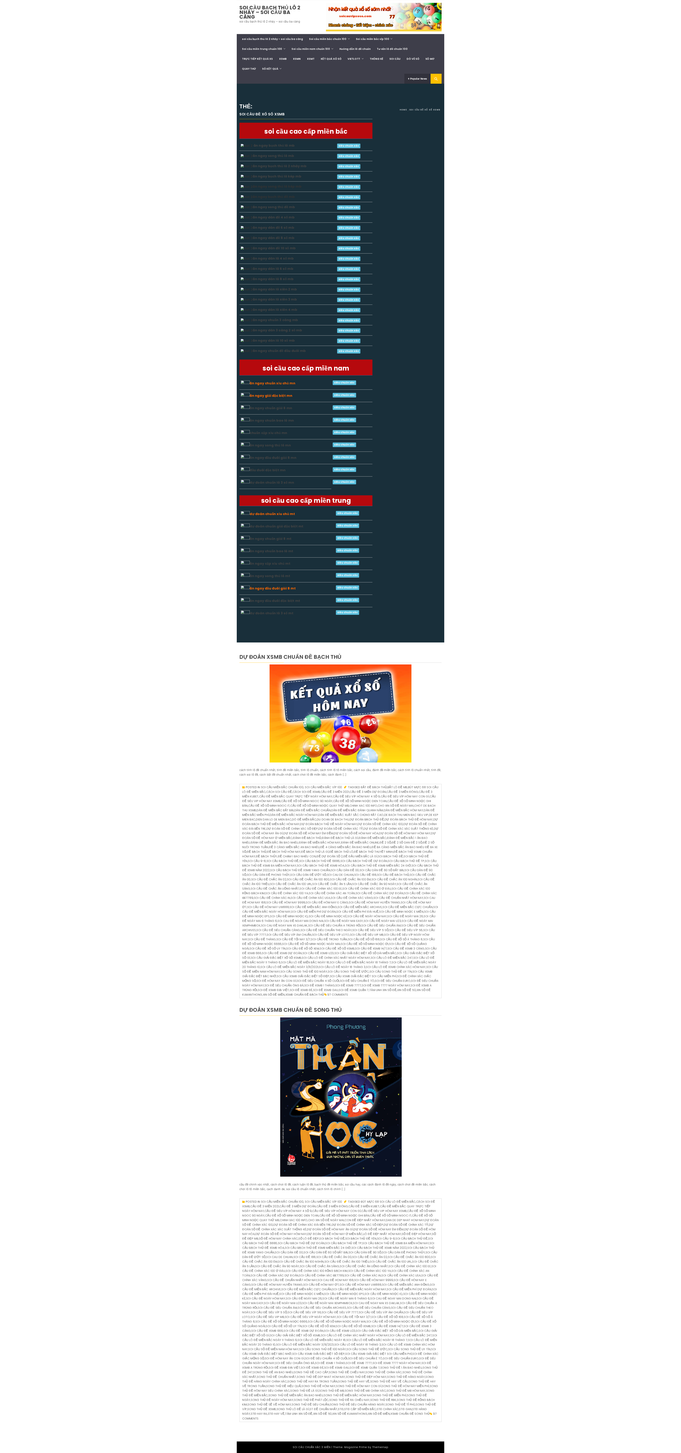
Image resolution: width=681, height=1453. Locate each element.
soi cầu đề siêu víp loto (330, 935)
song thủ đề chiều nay (347, 1372)
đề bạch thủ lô (341, 852)
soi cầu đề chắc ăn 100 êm (350, 879)
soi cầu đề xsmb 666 (267, 1331)
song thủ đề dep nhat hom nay (321, 1377)
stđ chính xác (387, 1409)
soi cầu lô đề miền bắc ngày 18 (305, 962)
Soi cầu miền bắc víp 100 (372, 39)
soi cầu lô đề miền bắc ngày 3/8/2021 (289, 967)
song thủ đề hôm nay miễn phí (405, 1386)
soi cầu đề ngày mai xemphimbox (327, 1303)
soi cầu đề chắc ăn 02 (268, 879)
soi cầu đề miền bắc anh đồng (313, 907)
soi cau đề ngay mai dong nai (300, 921)
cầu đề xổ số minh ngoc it (269, 806)
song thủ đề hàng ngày (406, 1377)
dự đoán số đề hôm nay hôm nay (404, 833)
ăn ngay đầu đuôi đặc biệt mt (275, 601)
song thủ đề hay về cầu (389, 1381)
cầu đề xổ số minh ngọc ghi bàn (344, 1215)
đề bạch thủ (257, 852)
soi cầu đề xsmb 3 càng (405, 949)
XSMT (311, 59)
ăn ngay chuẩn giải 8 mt (271, 538)
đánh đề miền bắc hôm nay (319, 842)
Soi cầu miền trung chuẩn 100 (262, 49)
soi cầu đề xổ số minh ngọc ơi (364, 944)
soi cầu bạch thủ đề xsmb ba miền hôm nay (395, 1243)
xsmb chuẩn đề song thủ (410, 1414)
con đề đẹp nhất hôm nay (365, 1220)
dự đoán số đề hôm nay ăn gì (330, 1229)
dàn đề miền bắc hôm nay (403, 810)
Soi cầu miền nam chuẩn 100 (311, 49)
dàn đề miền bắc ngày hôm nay (294, 815)
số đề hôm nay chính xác (278, 1239)
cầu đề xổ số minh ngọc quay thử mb (319, 806)
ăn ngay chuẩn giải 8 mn (271, 408)
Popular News (418, 78)
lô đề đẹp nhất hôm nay (382, 1234)
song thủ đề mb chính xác (365, 1391)
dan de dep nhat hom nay (405, 1220)
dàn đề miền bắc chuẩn (312, 810)
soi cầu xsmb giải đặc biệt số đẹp (303, 976)
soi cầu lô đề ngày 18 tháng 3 (342, 967)
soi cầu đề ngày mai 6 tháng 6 (346, 1298)
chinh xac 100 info (363, 806)
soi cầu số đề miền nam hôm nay (273, 1349)
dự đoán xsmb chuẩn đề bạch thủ (290, 657)
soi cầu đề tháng (262, 939)
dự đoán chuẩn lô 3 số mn (272, 482)
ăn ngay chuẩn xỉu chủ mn (272, 383)
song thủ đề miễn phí (389, 1395)
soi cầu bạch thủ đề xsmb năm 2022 (379, 1248)
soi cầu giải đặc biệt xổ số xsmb (276, 958)
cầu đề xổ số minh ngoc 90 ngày (307, 801)
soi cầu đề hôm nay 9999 (285, 902)
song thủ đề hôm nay (318, 1386)
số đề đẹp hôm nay (416, 1234)
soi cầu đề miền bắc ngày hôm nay (359, 1289)
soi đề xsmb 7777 (348, 985)
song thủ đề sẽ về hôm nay (269, 1404)
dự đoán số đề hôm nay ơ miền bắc (335, 1234)
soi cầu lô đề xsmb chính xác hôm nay (396, 967)
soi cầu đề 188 (365, 875)
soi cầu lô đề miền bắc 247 (392, 958)
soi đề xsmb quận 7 (354, 990)
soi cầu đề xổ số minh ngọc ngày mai (311, 944)
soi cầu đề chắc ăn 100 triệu (347, 1262)
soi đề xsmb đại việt (273, 990)
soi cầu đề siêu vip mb (367, 935)
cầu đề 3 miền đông (402, 792)
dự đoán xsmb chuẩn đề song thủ (290, 1010)
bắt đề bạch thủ (374, 787)
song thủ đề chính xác (384, 1372)
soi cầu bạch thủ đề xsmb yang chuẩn (300, 870)
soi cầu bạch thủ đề (283, 861)
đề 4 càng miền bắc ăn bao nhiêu (345, 847)
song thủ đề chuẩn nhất (276, 1377)
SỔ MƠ (429, 59)
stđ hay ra (259, 1414)
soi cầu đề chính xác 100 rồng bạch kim (317, 1271)
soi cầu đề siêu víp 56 (406, 930)
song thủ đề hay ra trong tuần (312, 1381)
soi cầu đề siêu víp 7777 (340, 1312)
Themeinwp (380, 1447)
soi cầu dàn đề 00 (345, 870)
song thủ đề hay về (354, 1381)
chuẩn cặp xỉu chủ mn (268, 433)
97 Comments (337, 995)
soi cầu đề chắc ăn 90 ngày (374, 884)
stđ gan (405, 1409)
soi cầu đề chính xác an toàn (332, 893)
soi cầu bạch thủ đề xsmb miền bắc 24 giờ (378, 866)
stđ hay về (276, 1414)
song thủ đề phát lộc (311, 1400)
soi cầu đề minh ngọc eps (344, 1294)
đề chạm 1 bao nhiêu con (297, 856)
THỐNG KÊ (376, 59)
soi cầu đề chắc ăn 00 (334, 1257)
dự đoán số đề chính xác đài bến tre (302, 1225)
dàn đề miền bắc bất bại (275, 810)
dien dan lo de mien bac (273, 819)
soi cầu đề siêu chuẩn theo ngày (326, 930)
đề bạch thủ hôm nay (283, 852)
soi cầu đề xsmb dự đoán (282, 953)
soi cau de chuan (340, 875)
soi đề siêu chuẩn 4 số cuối (318, 981)
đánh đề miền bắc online (360, 842)
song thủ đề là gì (304, 1391)
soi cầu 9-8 (257, 861)
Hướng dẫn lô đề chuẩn (355, 49)
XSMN (297, 59)
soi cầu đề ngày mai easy (343, 921)
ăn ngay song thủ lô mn (270, 445)
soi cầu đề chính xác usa (310, 898)
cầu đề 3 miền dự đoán (368, 792)
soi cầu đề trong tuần (329, 939)
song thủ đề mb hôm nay (406, 1391)
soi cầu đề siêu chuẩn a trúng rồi (334, 925)
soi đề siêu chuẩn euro (392, 981)
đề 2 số (385, 842)
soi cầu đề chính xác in (272, 898)
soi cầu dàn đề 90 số (365, 1252)
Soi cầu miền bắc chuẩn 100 (328, 39)
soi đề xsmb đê (301, 990)
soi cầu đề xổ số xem (302, 949)
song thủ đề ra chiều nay (349, 1400)
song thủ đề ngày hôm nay (272, 1400)
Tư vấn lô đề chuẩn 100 (392, 49)
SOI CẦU (395, 59)
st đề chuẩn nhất (323, 1409)
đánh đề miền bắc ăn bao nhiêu (274, 842)
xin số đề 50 (406, 990)
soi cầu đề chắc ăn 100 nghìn (394, 879)
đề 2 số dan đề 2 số (407, 842)
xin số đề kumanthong (349, 1414)
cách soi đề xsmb (306, 792)
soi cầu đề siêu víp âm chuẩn (289, 935)
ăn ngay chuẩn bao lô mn (272, 420)
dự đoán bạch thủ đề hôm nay (409, 819)
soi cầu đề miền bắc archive (360, 907)
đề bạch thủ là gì (315, 852)
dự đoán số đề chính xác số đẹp (292, 829)
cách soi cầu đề (279, 792)
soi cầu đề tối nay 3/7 (293, 939)
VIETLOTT (354, 59)
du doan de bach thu (333, 819)
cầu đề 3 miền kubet (363, 1206)
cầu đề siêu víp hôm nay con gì (405, 796)
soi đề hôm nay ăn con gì (276, 981)
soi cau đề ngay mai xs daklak (284, 925)
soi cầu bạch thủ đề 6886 (319, 861)
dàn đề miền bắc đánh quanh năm (357, 810)
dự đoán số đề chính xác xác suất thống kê (398, 829)
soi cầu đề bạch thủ (393, 875)
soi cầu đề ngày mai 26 (405, 916)
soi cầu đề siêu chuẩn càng (278, 930)
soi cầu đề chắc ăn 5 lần (331, 884)
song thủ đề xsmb (261, 1409)
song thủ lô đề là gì (293, 1409)
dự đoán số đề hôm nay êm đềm (308, 833)
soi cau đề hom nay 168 (335, 1280)
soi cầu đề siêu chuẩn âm (381, 925)
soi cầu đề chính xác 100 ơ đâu (366, 889)
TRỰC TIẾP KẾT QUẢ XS (257, 59)
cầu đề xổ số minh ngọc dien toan (360, 801)
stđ (341, 1409)
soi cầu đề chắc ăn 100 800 (308, 879)
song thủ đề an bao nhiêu (273, 1372)
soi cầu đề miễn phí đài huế (357, 912)
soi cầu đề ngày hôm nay (367, 916)
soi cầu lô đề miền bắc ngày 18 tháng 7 (360, 962)
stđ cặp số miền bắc (360, 1409)
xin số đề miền (274, 995)
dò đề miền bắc (304, 819)
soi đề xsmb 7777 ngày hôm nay (386, 985)
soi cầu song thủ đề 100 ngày (304, 972)
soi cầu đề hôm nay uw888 (268, 907)
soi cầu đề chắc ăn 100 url (291, 884)
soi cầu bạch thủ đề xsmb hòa (320, 866)
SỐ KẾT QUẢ (270, 69)
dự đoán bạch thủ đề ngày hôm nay (328, 824)
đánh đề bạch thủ (307, 838)
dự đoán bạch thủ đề (367, 819)
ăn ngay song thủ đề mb (274, 207)
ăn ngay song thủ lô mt (270, 576)
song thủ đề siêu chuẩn (310, 1404)
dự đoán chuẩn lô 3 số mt (271, 613)
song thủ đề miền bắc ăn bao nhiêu (295, 1395)
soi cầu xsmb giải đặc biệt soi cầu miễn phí (363, 976)
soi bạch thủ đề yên (360, 1239)
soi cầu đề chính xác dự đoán (379, 893)
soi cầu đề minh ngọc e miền (401, 912)
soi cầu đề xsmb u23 (318, 953)
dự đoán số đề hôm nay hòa (356, 833)
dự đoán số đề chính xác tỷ (341, 829)
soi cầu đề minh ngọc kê (328, 916)
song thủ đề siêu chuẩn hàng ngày (357, 1404)
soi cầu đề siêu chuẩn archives (322, 1308)
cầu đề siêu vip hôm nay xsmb (384, 1211)
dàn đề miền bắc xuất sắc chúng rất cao (351, 815)
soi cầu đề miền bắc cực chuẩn (408, 907)
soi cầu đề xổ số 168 (364, 939)
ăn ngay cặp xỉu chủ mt (270, 563)
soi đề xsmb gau (325, 990)
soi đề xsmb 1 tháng (319, 985)
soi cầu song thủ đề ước (348, 972)
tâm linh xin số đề (383, 990)
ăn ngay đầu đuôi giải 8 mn (273, 457)
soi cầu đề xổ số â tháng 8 (401, 939)
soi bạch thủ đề (390, 856)
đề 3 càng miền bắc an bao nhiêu (294, 847)
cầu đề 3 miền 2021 (335, 792)
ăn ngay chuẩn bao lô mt (271, 551)
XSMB (283, 59)
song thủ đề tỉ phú (400, 1404)
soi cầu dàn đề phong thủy (268, 875)
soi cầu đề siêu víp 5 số (370, 930)
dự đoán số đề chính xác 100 (380, 824)
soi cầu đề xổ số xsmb (337, 949)
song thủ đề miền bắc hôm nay (348, 1395)
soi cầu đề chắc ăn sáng (319, 1266)
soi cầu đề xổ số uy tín (268, 949)
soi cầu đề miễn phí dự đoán (313, 912)
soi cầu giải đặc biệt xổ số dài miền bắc (365, 953)
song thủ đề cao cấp (311, 1372)
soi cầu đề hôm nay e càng (327, 902)
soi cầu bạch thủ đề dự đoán (363, 861)
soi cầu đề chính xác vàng (352, 898)
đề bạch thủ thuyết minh (373, 852)
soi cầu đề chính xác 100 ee (321, 889)
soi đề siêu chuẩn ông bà (284, 985)
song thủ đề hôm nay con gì (358, 1386)
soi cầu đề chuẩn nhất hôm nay (398, 898)
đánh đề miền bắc (372, 838)
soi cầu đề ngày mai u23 (382, 921)
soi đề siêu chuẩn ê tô (357, 981)
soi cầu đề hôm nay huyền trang (374, 902)
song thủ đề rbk (383, 1400)
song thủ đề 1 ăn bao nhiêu (401, 1368)
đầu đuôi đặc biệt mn (268, 470)
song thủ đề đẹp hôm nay (366, 1377)
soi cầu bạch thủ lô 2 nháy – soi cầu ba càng (269, 12)
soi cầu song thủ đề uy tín (391, 972)
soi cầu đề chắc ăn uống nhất (275, 889)
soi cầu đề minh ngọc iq (289, 916)
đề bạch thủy (266, 856)
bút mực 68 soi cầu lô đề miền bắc (388, 1202)
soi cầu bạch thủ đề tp (406, 861)
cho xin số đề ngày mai (396, 806)
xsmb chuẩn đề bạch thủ (305, 995)
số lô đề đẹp (308, 1239)
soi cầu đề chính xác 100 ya (286, 893)
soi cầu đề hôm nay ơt (321, 1285)
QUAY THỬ (249, 69)
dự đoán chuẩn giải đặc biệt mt (276, 526)
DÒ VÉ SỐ (413, 59)
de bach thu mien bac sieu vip (406, 815)
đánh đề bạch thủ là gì (340, 838)
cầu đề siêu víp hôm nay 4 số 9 (356, 796)
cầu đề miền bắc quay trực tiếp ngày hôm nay (295, 796)
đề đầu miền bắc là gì (360, 856)
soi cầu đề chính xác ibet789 (321, 1275)
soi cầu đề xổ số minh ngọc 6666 (281, 1322)
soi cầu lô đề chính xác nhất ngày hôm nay (336, 958)
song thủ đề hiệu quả (283, 1386)
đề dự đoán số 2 (330, 856)
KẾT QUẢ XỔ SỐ (331, 59)
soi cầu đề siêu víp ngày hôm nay (310, 1317)
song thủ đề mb (331, 1391)
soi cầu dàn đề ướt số (308, 875)
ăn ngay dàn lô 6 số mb (273, 268)
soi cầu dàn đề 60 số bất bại (382, 870)
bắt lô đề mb (397, 787)
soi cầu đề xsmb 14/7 (371, 949)
